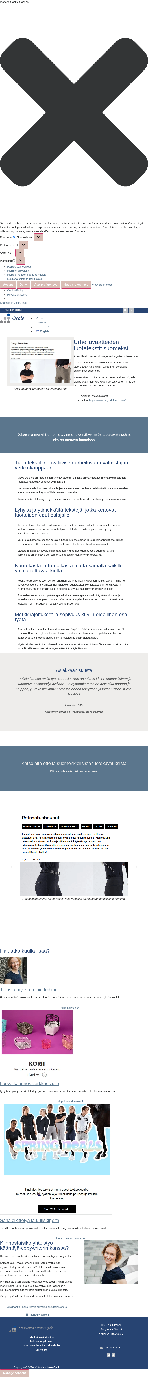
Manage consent (14, 1373)
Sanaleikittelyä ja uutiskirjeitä (29, 1220)
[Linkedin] (125, 310)
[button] (74, 112)
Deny (23, 284)
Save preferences (76, 284)
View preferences (45, 284)
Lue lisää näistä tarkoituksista (24, 278)
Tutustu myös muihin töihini (28, 989)
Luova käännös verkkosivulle (29, 1083)
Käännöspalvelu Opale (13, 302)
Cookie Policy (15, 290)
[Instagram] (131, 310)
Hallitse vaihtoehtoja (19, 266)
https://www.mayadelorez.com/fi (108, 400)
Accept (8, 284)
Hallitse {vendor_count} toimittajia (26, 274)
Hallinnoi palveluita (18, 270)
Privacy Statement (18, 294)
